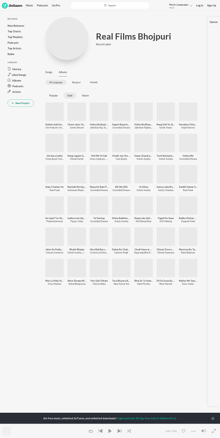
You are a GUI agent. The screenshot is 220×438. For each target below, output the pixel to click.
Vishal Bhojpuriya (77, 283)
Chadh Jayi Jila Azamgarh (121, 155)
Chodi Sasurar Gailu (143, 249)
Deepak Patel (188, 221)
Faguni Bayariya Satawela (121, 124)
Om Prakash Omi (54, 127)
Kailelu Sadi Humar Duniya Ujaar (54, 124)
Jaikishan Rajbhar (143, 127)
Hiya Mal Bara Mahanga (99, 249)
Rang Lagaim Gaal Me (77, 155)
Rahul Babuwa (188, 252)
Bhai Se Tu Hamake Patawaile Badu (143, 280)
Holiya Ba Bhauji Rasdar (143, 124)
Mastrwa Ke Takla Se (188, 249)
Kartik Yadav (166, 127)
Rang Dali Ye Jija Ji (166, 124)
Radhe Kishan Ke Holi (188, 218)
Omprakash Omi (53, 158)
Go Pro (56, 5)
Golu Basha (121, 158)
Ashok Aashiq (143, 158)
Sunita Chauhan (166, 190)
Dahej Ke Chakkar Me (121, 249)
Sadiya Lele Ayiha (77, 218)
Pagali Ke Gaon (166, 218)
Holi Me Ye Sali (99, 155)
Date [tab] (70, 95)
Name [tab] (85, 95)
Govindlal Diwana (121, 127)
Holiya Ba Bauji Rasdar (99, 124)
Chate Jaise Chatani (77, 124)
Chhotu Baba (99, 283)
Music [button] (29, 5)
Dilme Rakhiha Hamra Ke (121, 218)
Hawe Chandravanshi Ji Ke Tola (143, 155)
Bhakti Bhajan (76, 249)
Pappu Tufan (76, 221)
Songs (48, 72)
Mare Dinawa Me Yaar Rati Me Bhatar (77, 280)
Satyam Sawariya (54, 252)
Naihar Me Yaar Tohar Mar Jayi (188, 280)
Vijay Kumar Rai (121, 283)
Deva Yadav (188, 283)
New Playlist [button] (22, 103)
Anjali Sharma (188, 127)
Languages (179, 4)
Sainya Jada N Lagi (166, 186)
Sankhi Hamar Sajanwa (188, 186)
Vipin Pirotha (143, 283)
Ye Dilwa (143, 186)
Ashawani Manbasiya (78, 190)
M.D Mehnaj (166, 221)
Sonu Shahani (54, 283)
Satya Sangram (97, 158)
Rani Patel (55, 190)
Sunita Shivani (77, 127)
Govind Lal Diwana (99, 252)
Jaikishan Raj (96, 127)
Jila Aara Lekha (55, 155)
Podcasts (42, 5)
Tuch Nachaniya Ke (166, 155)
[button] (179, 6)
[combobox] (110, 5)
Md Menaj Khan (143, 221)
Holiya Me (188, 155)
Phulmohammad (54, 221)
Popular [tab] (53, 95)
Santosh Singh (121, 252)
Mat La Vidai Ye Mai (54, 280)
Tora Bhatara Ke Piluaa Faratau (121, 280)
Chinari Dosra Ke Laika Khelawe (166, 249)
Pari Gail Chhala (99, 280)
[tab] (56, 82)
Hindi (171, 8)
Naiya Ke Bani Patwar (99, 186)
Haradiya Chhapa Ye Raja (188, 124)
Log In (199, 5)
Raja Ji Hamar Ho (55, 186)
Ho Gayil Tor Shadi (54, 218)
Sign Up (211, 5)
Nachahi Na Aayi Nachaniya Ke (77, 186)
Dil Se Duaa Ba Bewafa (166, 280)
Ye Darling (99, 218)
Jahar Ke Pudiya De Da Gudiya (54, 249)
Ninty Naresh (165, 283)
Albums (63, 72)
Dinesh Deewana (165, 252)
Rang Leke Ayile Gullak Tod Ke (143, 218)
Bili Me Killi (121, 186)
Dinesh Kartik (77, 158)
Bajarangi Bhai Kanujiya (145, 252)
